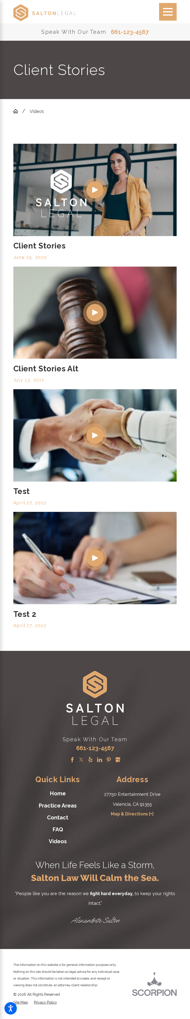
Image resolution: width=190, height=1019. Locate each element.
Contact (57, 817)
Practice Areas (58, 806)
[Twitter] (81, 759)
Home (58, 793)
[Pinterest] (108, 759)
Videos (37, 111)
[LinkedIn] (99, 759)
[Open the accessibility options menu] (10, 1008)
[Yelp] (90, 759)
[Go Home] (17, 111)
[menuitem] (57, 793)
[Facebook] (72, 759)
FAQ (57, 829)
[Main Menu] (168, 12)
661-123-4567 (130, 32)
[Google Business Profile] (117, 759)
